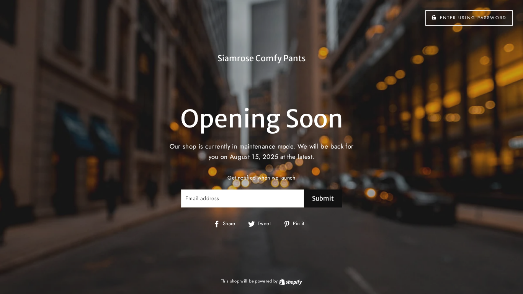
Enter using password (473, 18)
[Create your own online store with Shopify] (290, 281)
